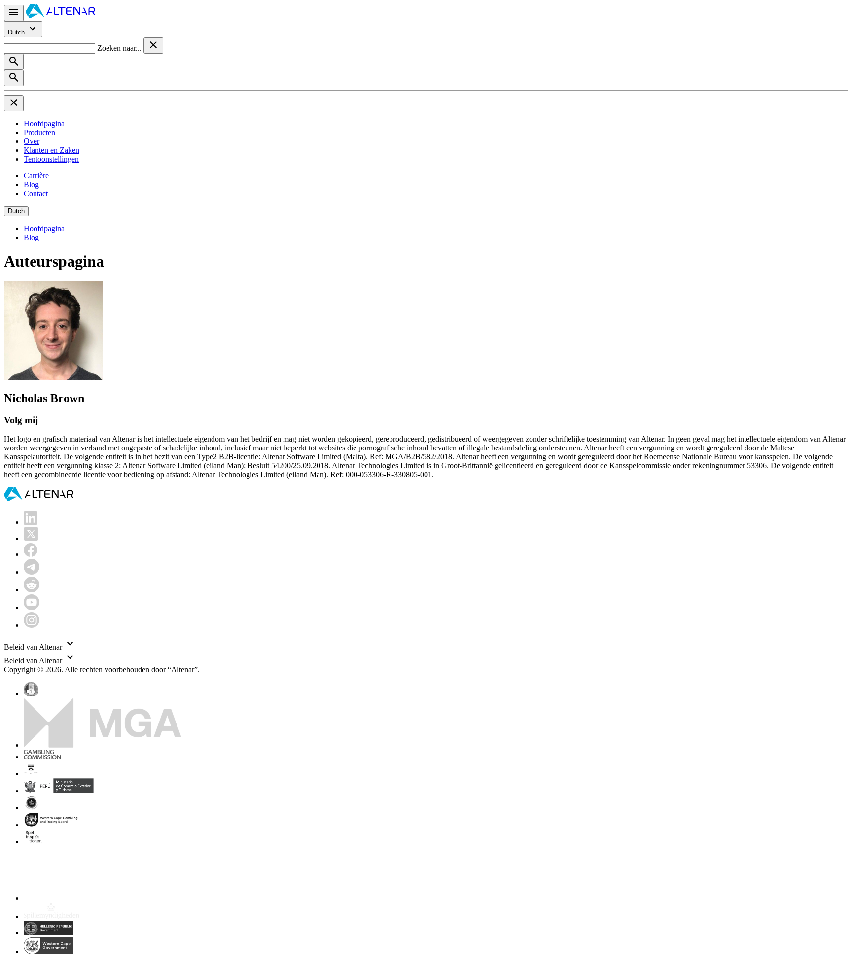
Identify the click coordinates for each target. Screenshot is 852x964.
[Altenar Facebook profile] (30, 554)
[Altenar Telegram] (31, 572)
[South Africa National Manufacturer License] (52, 825)
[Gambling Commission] (42, 757)
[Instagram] (31, 625)
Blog (31, 184)
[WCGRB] (48, 951)
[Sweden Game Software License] (34, 841)
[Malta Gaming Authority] (102, 745)
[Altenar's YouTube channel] (31, 607)
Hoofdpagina (44, 123)
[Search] (14, 62)
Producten (39, 132)
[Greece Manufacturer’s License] (48, 933)
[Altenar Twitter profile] (31, 538)
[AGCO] (62, 773)
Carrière (36, 176)
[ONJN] (31, 693)
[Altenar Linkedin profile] (30, 522)
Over (31, 141)
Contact (36, 193)
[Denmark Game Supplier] (31, 807)
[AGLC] (93, 898)
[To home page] (60, 15)
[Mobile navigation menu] (14, 13)
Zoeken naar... (120, 48)
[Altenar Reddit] (31, 589)
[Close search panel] (153, 45)
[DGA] (51, 916)
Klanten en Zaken (51, 150)
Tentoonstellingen (51, 159)
